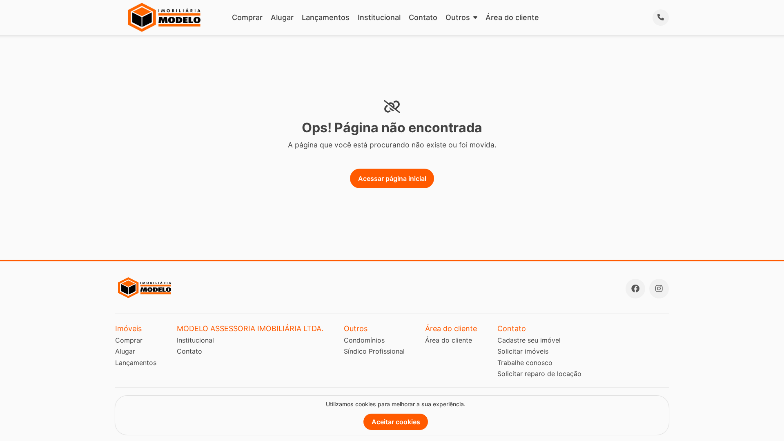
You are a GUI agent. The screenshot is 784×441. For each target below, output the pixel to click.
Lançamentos (326, 17)
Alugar (282, 17)
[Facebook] (635, 288)
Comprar (247, 17)
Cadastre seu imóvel (529, 340)
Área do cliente (512, 17)
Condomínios (364, 340)
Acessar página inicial (392, 178)
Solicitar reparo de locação (539, 374)
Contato (423, 17)
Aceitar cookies (396, 422)
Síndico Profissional (374, 351)
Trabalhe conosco (524, 363)
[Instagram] (659, 288)
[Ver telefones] (661, 17)
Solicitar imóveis (522, 351)
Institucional (379, 17)
